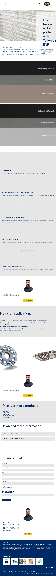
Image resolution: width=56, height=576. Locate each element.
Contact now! (28, 300)
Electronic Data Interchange (47, 573)
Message (4, 481)
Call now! (28, 533)
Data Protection (32, 571)
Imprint (26, 571)
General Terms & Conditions (17, 571)
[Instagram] (49, 567)
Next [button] (52, 355)
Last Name (5, 467)
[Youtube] (46, 567)
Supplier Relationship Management (31, 573)
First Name (5, 463)
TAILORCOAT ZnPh (7, 417)
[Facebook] (44, 567)
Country (4, 477)
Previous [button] (4, 355)
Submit (6, 500)
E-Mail (4, 472)
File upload (4, 486)
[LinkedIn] (52, 567)
